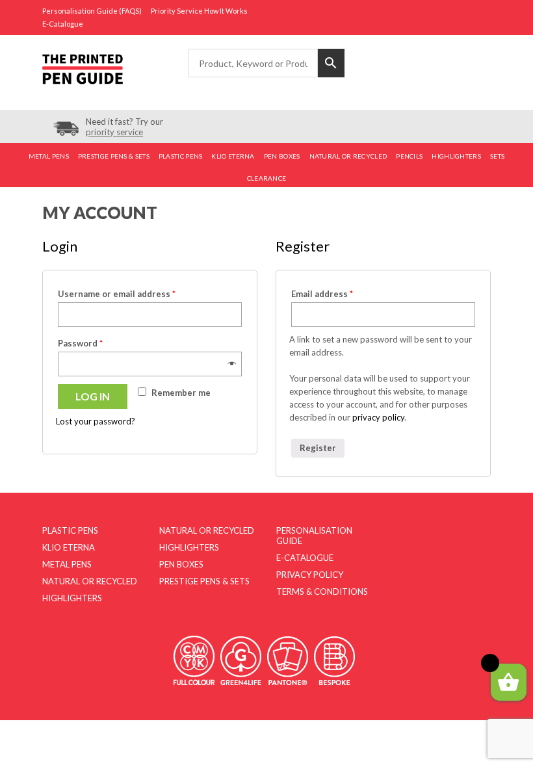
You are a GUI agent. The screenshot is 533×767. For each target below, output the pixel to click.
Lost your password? (95, 421)
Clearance (267, 178)
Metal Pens (49, 156)
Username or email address (117, 294)
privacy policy (378, 417)
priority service (114, 132)
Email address (322, 294)
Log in (92, 396)
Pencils (409, 156)
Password (80, 343)
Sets (497, 156)
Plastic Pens (181, 156)
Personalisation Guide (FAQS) (92, 10)
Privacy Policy (309, 574)
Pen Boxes (282, 156)
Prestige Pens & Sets (114, 156)
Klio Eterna (232, 156)
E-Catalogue (62, 24)
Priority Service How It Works (199, 10)
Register (318, 448)
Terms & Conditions (322, 591)
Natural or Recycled (348, 156)
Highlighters (456, 156)
